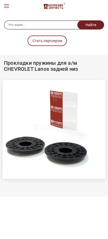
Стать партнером (47, 41)
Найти (90, 25)
